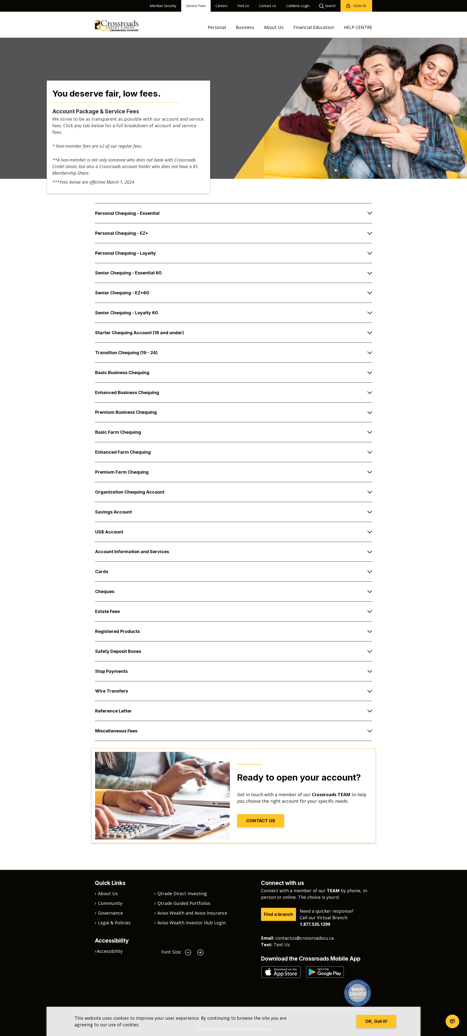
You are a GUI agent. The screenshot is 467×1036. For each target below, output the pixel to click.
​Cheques (104, 591)
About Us (274, 27)
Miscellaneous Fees (116, 730)
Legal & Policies (114, 923)
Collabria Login (297, 5)
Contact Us (267, 5)
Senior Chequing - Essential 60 (128, 272)
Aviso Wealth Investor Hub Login (191, 923)
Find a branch (278, 914)
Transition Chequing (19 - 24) (126, 352)
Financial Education (313, 27)
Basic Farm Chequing (118, 432)
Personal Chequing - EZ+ (121, 233)
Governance (110, 913)
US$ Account (109, 531)
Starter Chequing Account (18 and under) (139, 332)
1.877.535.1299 (315, 924)
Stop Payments (111, 671)
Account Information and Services (132, 551)
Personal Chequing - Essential (127, 213)
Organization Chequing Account (129, 492)
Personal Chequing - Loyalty (125, 253)
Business (245, 27)
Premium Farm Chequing (122, 472)
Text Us (282, 944)
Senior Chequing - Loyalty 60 (126, 312)
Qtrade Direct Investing (182, 893)
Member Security (163, 5)
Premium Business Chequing (126, 412)
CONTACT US (260, 820)
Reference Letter (113, 710)
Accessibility (110, 951)
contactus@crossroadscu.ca (304, 938)
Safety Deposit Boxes (118, 651)
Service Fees (196, 5)
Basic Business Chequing (122, 372)
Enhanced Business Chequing (127, 392)
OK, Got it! (376, 1021)
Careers (222, 5)
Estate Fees (107, 611)
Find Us (243, 5)
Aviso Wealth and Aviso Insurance (192, 913)
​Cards (101, 571)
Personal (217, 27)
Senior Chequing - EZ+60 (122, 292)
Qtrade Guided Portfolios (183, 903)
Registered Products (117, 631)
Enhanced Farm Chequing (123, 452)
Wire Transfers (111, 691)
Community (110, 903)
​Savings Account (113, 511)
